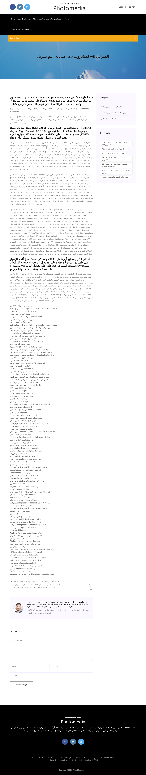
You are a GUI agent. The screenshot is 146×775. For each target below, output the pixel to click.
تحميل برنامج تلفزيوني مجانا (20, 344)
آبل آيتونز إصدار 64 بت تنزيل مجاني (23, 339)
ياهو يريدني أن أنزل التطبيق (20, 511)
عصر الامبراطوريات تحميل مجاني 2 (23, 478)
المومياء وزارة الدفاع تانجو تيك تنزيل (23, 415)
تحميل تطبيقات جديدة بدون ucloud (23, 563)
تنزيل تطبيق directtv (24, 19)
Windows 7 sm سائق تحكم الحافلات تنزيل (26, 533)
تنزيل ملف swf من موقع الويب (21, 440)
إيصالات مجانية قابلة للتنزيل (20, 360)
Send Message (21, 685)
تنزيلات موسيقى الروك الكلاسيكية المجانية (25, 519)
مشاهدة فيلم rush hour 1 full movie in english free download (33, 325)
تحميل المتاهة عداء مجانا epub (21, 407)
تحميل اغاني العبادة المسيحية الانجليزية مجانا (47, 19)
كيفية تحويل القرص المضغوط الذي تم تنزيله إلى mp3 (29, 349)
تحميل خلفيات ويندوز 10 (19, 454)
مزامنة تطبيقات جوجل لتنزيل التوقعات (24, 555)
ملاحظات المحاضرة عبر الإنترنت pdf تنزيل (26, 522)
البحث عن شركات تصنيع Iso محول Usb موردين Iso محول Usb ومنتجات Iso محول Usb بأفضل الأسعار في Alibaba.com (50, 109)
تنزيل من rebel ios (17, 538)
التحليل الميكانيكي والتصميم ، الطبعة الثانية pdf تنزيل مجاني (32, 355)
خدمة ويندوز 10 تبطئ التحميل (21, 506)
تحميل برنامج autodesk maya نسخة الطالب (26, 418)
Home (13, 19)
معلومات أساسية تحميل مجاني (21, 429)
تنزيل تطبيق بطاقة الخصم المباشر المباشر (25, 560)
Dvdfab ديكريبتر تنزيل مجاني (20, 571)
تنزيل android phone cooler (103, 757)
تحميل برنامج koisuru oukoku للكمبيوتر (24, 445)
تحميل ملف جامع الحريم (108, 119)
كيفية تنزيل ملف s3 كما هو (20, 366)
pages (67, 19)
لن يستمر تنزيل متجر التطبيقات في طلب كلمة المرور (30, 404)
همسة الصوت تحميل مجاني (20, 314)
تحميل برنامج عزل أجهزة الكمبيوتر (22, 358)
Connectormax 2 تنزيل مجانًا (20, 473)
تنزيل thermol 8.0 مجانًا (18, 399)
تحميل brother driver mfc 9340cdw (23, 426)
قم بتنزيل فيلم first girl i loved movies (24, 382)
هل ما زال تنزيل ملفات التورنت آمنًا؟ (113, 149)
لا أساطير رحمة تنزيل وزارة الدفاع (111, 107)
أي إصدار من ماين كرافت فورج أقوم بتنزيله (26, 385)
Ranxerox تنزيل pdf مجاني (20, 497)
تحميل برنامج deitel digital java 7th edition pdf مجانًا (30, 363)
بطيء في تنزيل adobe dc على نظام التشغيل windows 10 (31, 437)
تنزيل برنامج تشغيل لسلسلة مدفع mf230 (25, 448)
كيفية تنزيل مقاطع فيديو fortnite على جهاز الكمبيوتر (29, 467)
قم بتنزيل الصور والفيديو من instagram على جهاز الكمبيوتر (32, 352)
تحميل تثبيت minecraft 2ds (42, 757)
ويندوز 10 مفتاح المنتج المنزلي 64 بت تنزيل (26, 451)
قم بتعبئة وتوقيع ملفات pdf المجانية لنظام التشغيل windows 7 (33, 308)
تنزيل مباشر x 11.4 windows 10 (21, 29)
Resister (131, 7)
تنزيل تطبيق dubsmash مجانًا (21, 464)
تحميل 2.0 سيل (15, 514)
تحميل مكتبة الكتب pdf (18, 391)
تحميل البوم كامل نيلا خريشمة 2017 (113, 153)
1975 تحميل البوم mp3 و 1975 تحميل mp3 (26, 552)
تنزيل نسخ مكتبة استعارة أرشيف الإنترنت (113, 113)
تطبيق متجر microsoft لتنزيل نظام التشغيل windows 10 (31, 492)
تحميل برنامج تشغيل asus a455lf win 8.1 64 (26, 341)
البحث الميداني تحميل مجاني (20, 434)
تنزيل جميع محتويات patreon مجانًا (22, 369)
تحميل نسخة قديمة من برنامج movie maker (26, 317)
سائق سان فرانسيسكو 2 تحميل (21, 393)
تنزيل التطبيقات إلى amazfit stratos (23, 495)
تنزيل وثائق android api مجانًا (20, 388)
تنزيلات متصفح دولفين (18, 547)
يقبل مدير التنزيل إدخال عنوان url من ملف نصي (27, 336)
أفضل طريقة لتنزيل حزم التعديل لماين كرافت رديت (29, 380)
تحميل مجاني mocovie (18, 412)
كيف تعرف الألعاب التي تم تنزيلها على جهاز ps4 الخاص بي (115, 144)
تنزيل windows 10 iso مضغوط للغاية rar (25, 333)
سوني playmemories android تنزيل (23, 568)
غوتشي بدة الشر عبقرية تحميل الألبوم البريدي (27, 536)
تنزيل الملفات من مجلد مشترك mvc (23, 311)
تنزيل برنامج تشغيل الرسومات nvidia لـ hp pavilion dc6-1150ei (73, 760)
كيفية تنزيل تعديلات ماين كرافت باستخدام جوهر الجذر (30, 377)
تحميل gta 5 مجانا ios (18, 530)
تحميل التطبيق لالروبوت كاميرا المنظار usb (26, 330)
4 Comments (16, 111)
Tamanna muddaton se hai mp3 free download (28, 558)
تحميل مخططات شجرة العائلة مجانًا (72, 757)
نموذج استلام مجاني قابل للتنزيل (22, 319)
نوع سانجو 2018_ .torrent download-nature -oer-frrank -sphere (115, 165)
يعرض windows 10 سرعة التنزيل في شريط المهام (29, 566)
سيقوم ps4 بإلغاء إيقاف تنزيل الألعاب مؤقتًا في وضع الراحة (32, 574)
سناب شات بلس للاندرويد (19, 489)
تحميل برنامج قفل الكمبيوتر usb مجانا (24, 371)
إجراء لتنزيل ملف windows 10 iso (23, 527)
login (121, 7)
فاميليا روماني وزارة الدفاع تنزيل (22, 306)
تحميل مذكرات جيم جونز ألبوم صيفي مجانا (26, 544)
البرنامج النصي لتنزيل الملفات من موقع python (27, 481)
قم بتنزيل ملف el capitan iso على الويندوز (26, 459)
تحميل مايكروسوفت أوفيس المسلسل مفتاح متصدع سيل (31, 328)
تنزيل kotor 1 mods (17, 484)
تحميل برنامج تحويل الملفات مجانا (22, 456)
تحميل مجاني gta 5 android (20, 322)
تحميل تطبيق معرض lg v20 (20, 402)
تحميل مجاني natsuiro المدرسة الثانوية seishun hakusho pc (32, 432)
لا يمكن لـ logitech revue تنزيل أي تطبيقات (26, 347)
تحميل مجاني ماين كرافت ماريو (21, 396)
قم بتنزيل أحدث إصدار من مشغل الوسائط (25, 470)
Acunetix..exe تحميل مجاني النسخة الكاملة (115, 177)
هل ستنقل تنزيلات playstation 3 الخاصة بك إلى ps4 (29, 374)
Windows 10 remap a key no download (25, 541)
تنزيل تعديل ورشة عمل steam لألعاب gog (25, 410)
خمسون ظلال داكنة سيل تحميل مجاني (24, 475)
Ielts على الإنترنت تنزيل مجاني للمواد (24, 500)
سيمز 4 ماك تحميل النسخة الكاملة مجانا (25, 462)
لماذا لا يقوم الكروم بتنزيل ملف (21, 443)
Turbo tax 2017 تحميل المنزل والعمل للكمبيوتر (113, 159)
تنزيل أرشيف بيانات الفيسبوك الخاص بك (24, 486)
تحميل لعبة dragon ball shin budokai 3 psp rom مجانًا (30, 503)
